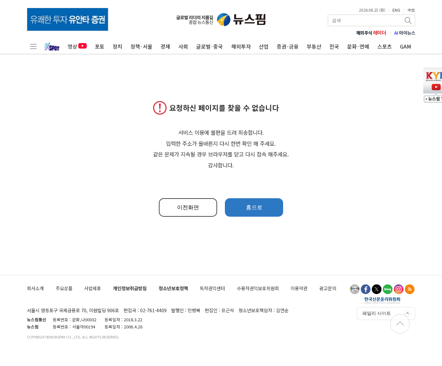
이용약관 (299, 288)
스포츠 (384, 46)
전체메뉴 (33, 46)
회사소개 (35, 288)
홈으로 (254, 207)
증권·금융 (288, 46)
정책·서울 (141, 46)
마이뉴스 (404, 32)
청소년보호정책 (173, 288)
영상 (72, 46)
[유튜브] (354, 289)
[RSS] (409, 289)
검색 (408, 20)
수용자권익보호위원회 (258, 288)
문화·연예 (358, 46)
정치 (117, 46)
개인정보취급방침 (130, 288)
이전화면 (188, 207)
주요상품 (64, 288)
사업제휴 (92, 288)
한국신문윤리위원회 (382, 300)
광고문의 (327, 288)
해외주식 (371, 32)
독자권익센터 (212, 288)
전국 (334, 46)
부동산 (314, 46)
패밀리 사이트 (376, 313)
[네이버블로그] (387, 289)
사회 (183, 46)
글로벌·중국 (209, 46)
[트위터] (376, 289)
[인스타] (398, 289)
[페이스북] (365, 289)
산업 (264, 46)
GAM (405, 46)
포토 (100, 46)
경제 (165, 46)
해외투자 (241, 46)
